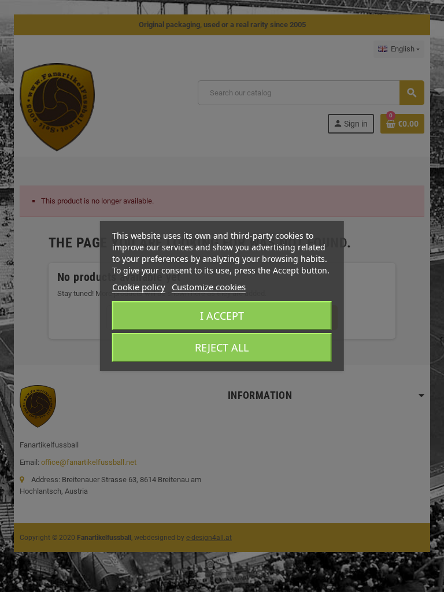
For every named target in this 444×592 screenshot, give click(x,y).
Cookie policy (138, 287)
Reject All (222, 347)
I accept (222, 316)
